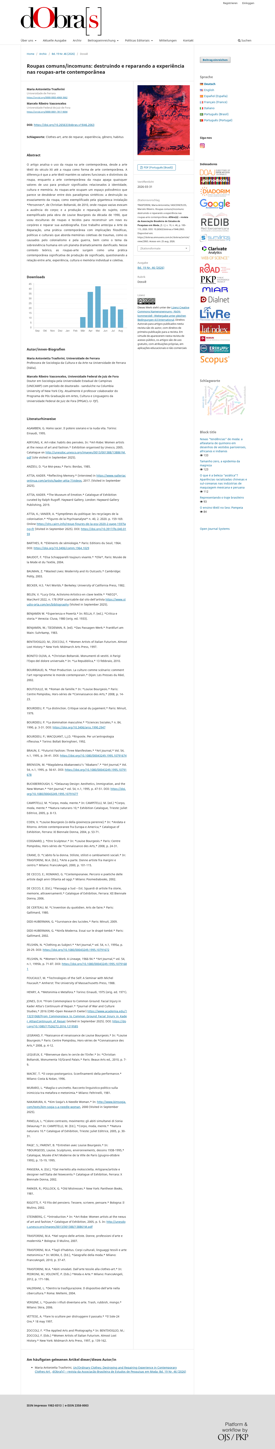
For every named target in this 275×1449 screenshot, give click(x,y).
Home (30, 54)
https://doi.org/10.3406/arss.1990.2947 (79, 727)
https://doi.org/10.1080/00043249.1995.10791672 (76, 950)
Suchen (246, 40)
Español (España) (215, 96)
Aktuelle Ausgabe (54, 40)
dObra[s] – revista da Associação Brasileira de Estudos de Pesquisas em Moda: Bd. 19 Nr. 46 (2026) (119, 1371)
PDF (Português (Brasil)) (158, 167)
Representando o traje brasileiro (222, 497)
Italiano (209, 108)
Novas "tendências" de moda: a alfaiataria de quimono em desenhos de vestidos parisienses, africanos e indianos (223, 445)
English (209, 90)
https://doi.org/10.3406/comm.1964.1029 (61, 548)
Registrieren (230, 3)
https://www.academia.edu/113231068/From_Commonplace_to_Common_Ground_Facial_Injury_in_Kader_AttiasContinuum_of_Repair (77, 1016)
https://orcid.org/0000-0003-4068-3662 (47, 97)
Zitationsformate (150, 248)
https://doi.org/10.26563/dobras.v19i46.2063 (64, 125)
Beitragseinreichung (102, 40)
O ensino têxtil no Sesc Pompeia (221, 507)
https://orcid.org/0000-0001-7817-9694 (47, 111)
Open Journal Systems (215, 529)
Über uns (27, 40)
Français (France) (215, 102)
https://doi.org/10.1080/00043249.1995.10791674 (93, 755)
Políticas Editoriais (137, 40)
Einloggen (248, 3)
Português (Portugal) (218, 120)
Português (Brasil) (216, 114)
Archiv (77, 40)
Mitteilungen (168, 40)
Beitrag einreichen (215, 60)
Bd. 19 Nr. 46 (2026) (63, 54)
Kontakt (188, 40)
